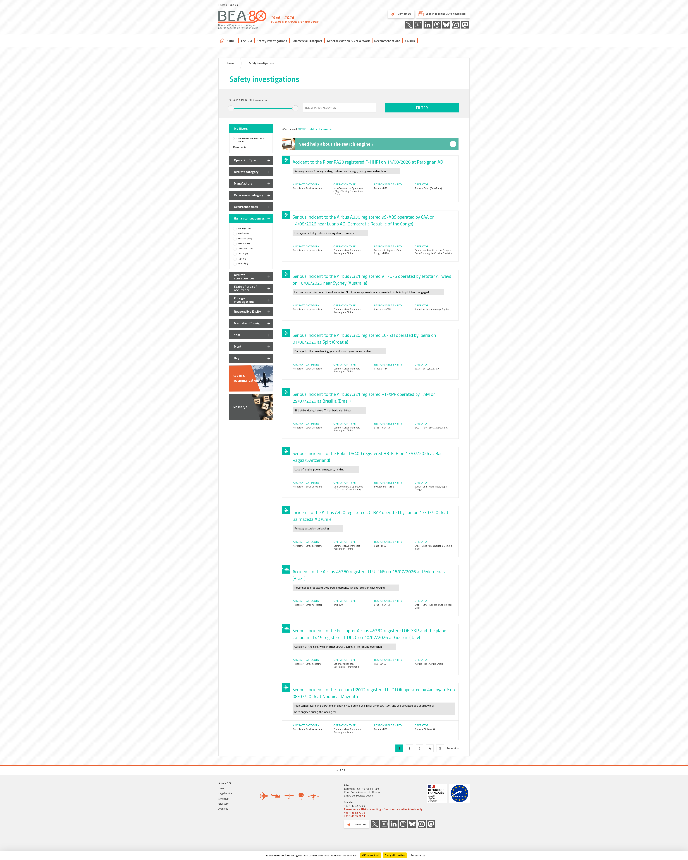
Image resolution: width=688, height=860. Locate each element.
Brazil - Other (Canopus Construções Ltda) (434, 606)
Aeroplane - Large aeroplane (307, 250)
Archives (223, 808)
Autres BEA (224, 783)
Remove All (240, 147)
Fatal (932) (243, 233)
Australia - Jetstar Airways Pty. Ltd (432, 309)
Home (230, 40)
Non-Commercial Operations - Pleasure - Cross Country (348, 488)
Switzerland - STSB (384, 486)
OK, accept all (370, 855)
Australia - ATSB (382, 309)
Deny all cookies (395, 855)
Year (237, 335)
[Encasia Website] (459, 801)
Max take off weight (248, 323)
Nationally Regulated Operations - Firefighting (346, 665)
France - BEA (380, 188)
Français (222, 5)
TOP (342, 770)
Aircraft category (246, 172)
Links (221, 788)
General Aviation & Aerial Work (348, 40)
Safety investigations (272, 40)
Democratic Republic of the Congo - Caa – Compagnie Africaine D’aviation (434, 252)
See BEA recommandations (246, 378)
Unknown (338, 605)
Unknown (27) (245, 248)
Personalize (417, 855)
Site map (223, 798)
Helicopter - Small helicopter (307, 605)
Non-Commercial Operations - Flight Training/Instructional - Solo (348, 191)
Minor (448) (244, 243)
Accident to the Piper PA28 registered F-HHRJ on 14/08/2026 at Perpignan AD (368, 162)
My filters (241, 128)
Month (238, 346)
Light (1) (242, 258)
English (234, 5)
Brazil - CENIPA (382, 427)
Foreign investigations (244, 299)
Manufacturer (244, 183)
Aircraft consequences (244, 276)
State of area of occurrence (245, 288)
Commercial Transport (307, 40)
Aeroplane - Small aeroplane (307, 188)
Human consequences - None (251, 140)
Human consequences (249, 218)
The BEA (246, 40)
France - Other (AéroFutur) (428, 188)
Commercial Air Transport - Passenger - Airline (347, 252)
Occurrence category (249, 195)
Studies (410, 40)
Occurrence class (246, 207)
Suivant (451, 748)
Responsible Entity (247, 311)
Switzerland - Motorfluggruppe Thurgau (431, 488)
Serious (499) (245, 238)
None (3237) (244, 228)
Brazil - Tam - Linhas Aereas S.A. (431, 427)
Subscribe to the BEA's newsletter (446, 14)
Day (236, 358)
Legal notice (225, 793)
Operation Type (245, 160)
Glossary (239, 407)
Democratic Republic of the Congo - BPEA (388, 252)
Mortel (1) (243, 263)
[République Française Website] (437, 801)
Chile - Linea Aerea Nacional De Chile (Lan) (433, 547)
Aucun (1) (243, 253)
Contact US (404, 14)
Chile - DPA (380, 546)
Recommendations (387, 40)
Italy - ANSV (380, 664)
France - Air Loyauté (425, 729)
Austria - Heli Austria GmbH (429, 664)
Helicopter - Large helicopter (307, 664)
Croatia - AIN (380, 368)
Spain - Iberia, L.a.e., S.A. (427, 368)
